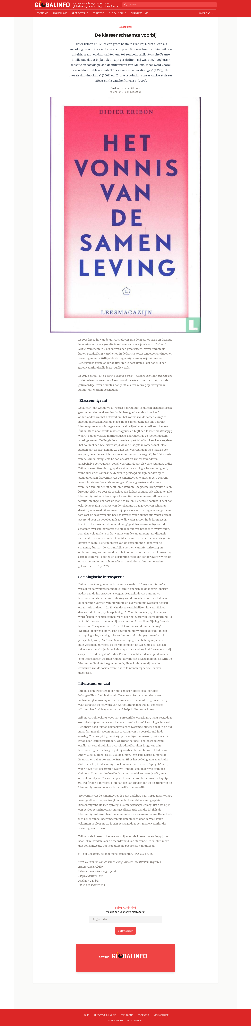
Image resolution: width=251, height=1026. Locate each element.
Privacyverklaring (105, 1015)
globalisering (117, 13)
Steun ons (127, 1015)
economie (42, 13)
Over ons (143, 1015)
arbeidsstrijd (80, 13)
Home (86, 1015)
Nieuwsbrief (161, 1015)
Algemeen (125, 27)
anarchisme (60, 13)
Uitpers (135, 88)
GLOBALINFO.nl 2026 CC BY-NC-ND (125, 1020)
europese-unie (139, 13)
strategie (98, 13)
